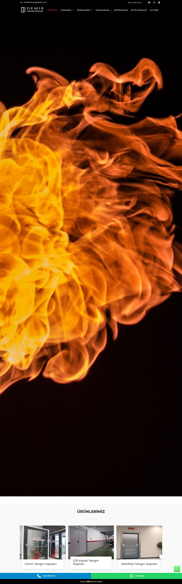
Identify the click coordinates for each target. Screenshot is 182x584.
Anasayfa (53, 10)
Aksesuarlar (102, 10)
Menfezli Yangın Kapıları (139, 564)
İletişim (154, 10)
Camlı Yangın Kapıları (41, 564)
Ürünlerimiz (84, 10)
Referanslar (121, 10)
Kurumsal (66, 10)
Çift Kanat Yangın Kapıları (86, 562)
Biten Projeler (139, 10)
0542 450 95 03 (135, 2)
